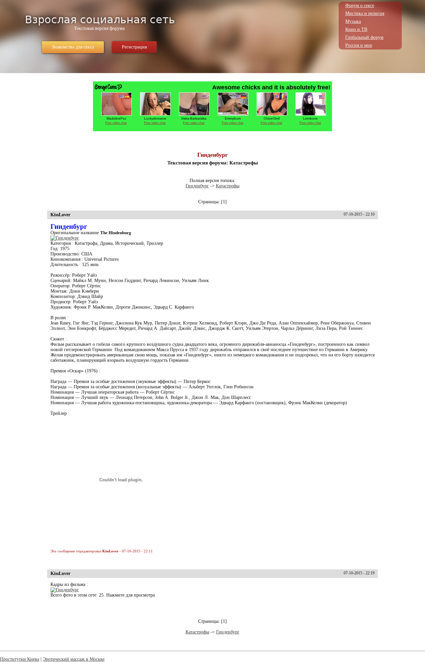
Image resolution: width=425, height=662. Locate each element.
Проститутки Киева (19, 659)
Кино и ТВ (356, 29)
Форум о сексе (359, 5)
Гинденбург (197, 185)
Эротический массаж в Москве (74, 659)
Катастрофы (227, 185)
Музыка (353, 21)
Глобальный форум (364, 37)
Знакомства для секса (73, 47)
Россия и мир (358, 45)
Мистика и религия (364, 13)
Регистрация (134, 47)
